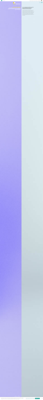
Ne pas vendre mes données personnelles (30, 398)
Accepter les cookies (37, 398)
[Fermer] (42, 398)
